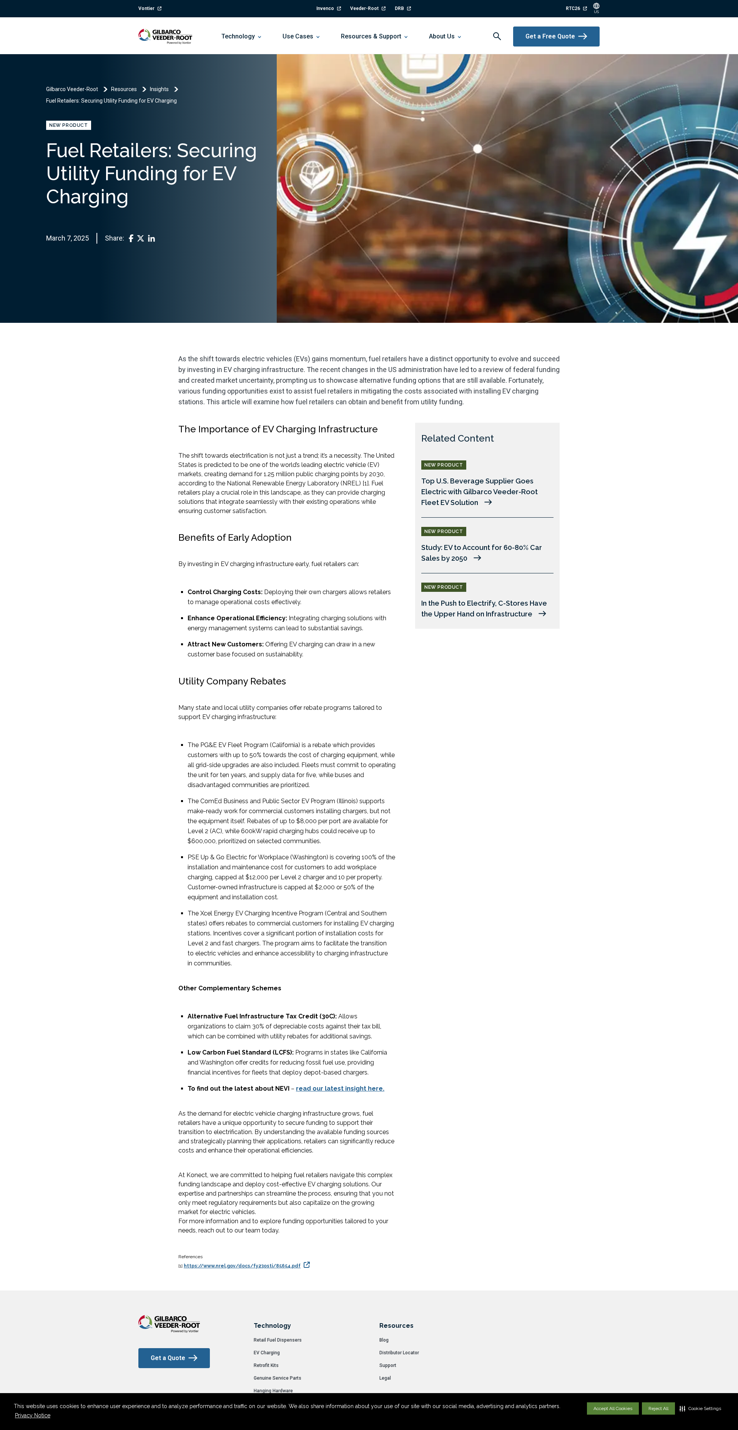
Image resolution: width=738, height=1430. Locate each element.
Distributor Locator (399, 1352)
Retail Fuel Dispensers (278, 1340)
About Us (442, 36)
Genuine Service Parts (277, 1378)
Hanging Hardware (273, 1390)
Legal (385, 1378)
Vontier (146, 8)
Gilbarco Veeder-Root (72, 89)
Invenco (325, 8)
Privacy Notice (32, 1415)
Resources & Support (371, 36)
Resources (124, 89)
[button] (700, 1408)
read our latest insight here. (340, 1088)
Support (387, 1365)
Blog (384, 1340)
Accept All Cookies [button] (612, 1408)
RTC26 (573, 8)
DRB (399, 8)
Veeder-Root (364, 8)
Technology (238, 36)
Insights (159, 89)
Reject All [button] (658, 1408)
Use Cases (298, 36)
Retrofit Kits (266, 1365)
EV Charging (267, 1352)
